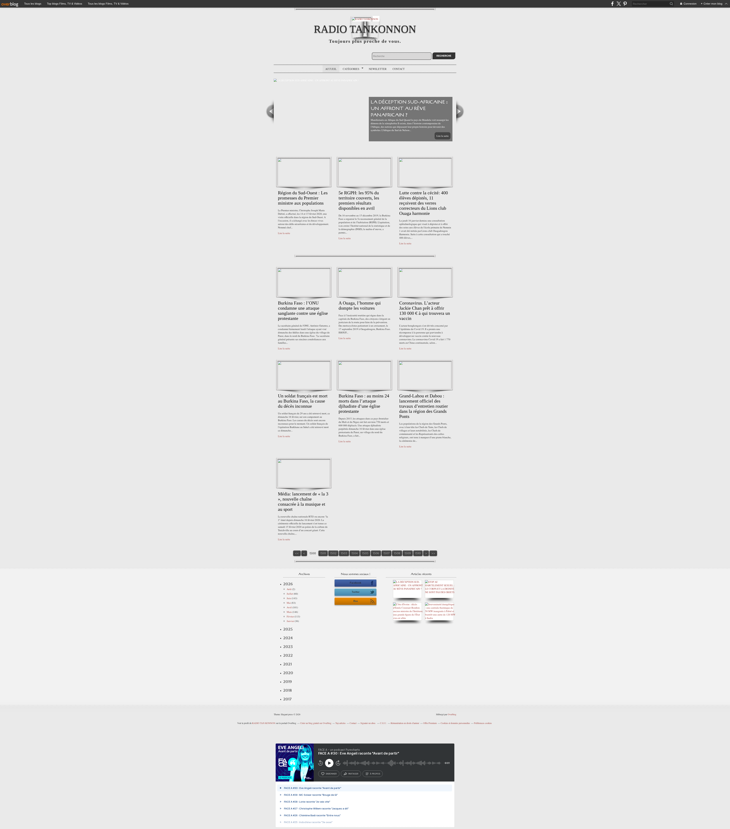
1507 (386, 553)
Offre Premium (430, 723)
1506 (376, 553)
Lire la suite (442, 136)
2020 (288, 673)
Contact (399, 69)
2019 (287, 681)
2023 (288, 646)
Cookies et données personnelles (455, 723)
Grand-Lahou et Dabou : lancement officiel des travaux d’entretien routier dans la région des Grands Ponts (423, 406)
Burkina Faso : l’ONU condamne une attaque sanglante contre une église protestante (303, 311)
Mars (289, 612)
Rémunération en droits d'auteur (405, 723)
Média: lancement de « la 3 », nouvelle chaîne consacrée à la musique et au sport (303, 501)
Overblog (452, 714)
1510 (418, 553)
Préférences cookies (483, 723)
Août (289, 589)
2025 (288, 629)
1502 (333, 553)
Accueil (331, 69)
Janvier (290, 621)
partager (353, 774)
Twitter (355, 592)
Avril (289, 607)
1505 (365, 553)
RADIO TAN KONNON (263, 723)
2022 (288, 655)
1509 (408, 553)
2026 (288, 584)
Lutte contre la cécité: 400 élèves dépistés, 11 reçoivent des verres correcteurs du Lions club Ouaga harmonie (423, 203)
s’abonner (331, 774)
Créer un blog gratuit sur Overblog (315, 723)
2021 (287, 664)
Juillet (290, 593)
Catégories (349, 69)
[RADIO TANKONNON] (365, 18)
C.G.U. (383, 723)
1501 (323, 553)
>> (433, 553)
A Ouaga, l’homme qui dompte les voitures (360, 306)
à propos (375, 774)
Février (290, 616)
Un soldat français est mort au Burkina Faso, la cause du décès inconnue (303, 401)
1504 (355, 553)
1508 (397, 553)
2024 (288, 638)
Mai (289, 602)
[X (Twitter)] (618, 4)
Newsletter (377, 69)
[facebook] (612, 4)
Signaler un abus (368, 723)
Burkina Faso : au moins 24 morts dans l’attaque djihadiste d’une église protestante (364, 403)
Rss (355, 601)
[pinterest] (625, 4)
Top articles (340, 723)
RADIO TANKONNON (365, 29)
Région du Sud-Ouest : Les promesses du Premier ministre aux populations (303, 198)
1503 (344, 553)
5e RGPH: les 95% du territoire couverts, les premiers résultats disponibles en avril (359, 200)
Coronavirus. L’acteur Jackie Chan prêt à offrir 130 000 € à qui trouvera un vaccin (424, 311)
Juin (289, 598)
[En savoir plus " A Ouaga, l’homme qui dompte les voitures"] (364, 295)
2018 (287, 690)
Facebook (355, 582)
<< (297, 553)
